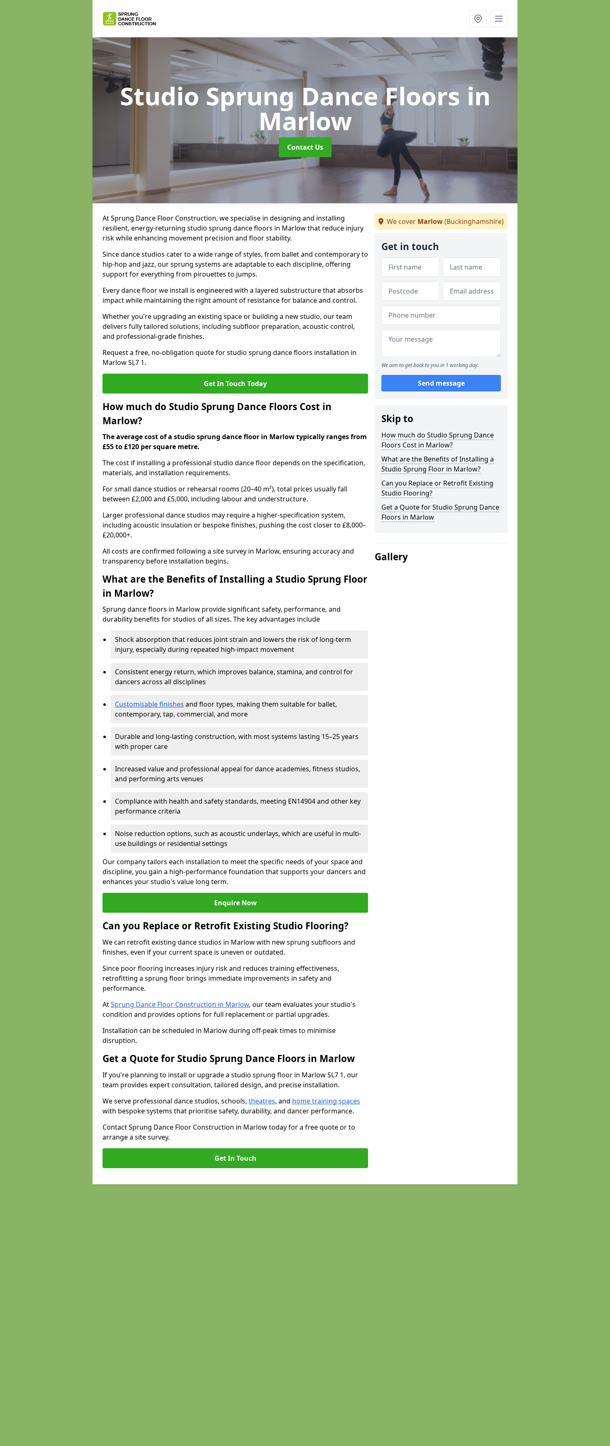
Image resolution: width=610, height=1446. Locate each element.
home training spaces (326, 1101)
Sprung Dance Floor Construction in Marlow (180, 1004)
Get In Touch (235, 1158)
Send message (441, 383)
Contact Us (305, 147)
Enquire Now (235, 902)
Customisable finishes (149, 704)
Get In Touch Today (235, 383)
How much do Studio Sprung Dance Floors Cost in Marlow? (437, 440)
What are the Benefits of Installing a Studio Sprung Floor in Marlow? (437, 464)
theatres (262, 1101)
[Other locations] (478, 18)
